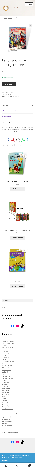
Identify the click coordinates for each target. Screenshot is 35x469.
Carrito (27, 464)
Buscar (17, 466)
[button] (30, 25)
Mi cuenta (6, 466)
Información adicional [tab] (9, 111)
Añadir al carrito (9, 84)
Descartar (5, 460)
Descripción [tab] (5, 105)
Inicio (5, 18)
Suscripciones (8, 308)
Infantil (10, 18)
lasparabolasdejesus (13, 96)
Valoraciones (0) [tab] (7, 116)
